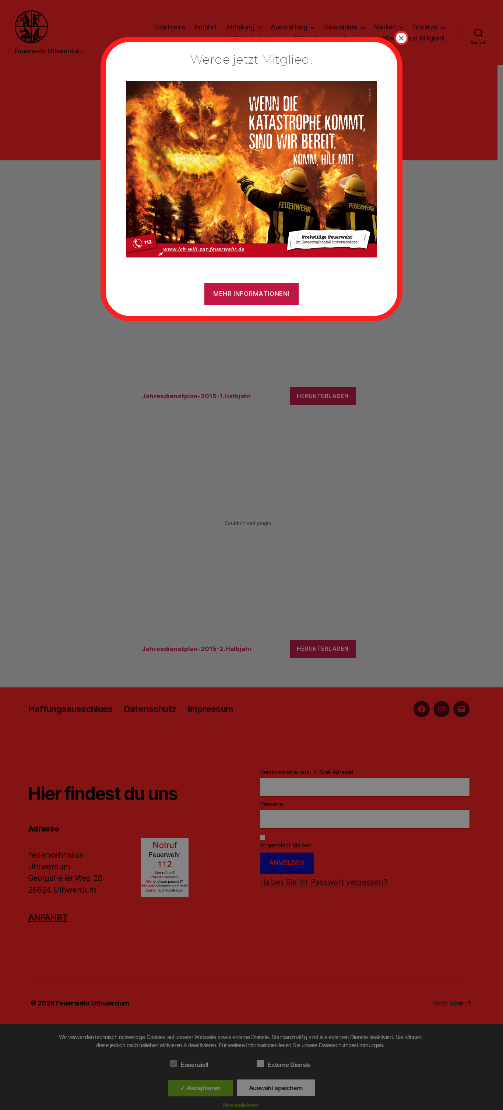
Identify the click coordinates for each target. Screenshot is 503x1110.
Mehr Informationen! (251, 294)
